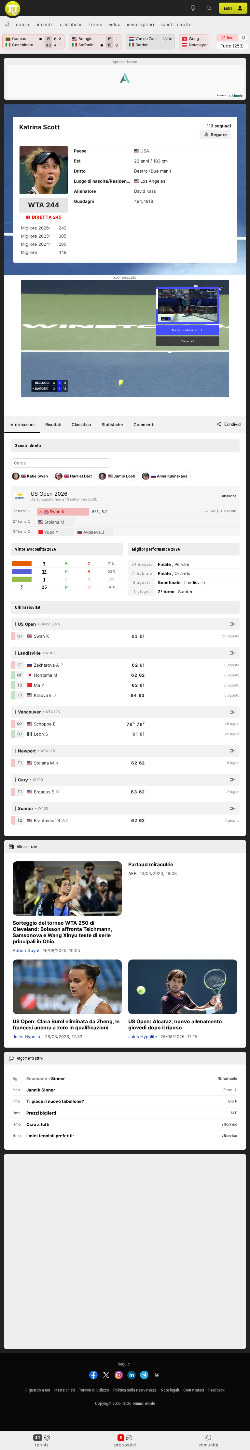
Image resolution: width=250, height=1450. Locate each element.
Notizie (23, 24)
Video (115, 24)
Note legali (170, 1390)
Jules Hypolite (27, 1036)
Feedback (216, 1390)
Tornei (95, 24)
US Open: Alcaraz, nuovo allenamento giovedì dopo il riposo (175, 1024)
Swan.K (56, 511)
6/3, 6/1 (100, 511)
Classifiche (71, 24)
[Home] (7, 24)
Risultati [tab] (53, 424)
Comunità (208, 1444)
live (227, 37)
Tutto (232, 45)
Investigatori (140, 24)
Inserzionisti (64, 1390)
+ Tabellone (226, 496)
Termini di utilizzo (94, 1390)
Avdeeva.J (93, 532)
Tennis (42, 1444)
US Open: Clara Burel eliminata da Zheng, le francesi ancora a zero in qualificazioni (66, 1024)
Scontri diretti (175, 24)
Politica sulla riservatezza (135, 1390)
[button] (209, 8)
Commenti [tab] (143, 424)
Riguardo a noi (37, 1390)
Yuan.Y (51, 532)
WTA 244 (43, 205)
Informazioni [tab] (22, 424)
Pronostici (125, 1444)
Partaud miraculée (150, 864)
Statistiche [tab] (112, 424)
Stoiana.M (54, 522)
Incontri (45, 24)
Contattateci (193, 1390)
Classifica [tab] (81, 424)
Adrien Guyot (26, 950)
